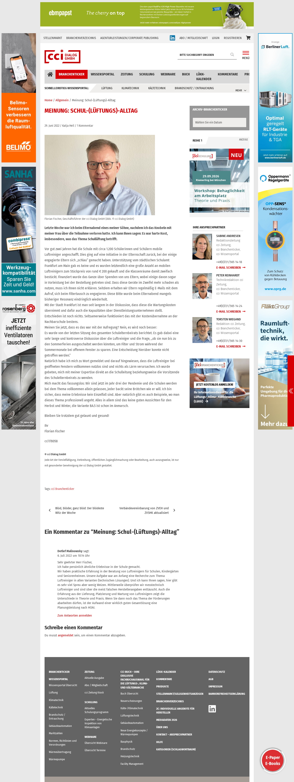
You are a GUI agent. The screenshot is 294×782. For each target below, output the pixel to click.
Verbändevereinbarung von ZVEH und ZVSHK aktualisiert (144, 510)
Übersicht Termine (95, 750)
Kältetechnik (157, 88)
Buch (186, 74)
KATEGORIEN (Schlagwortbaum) (176, 749)
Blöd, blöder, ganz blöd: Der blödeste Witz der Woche (79, 510)
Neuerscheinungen (131, 701)
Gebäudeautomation (60, 725)
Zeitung (127, 74)
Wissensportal (102, 74)
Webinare (168, 74)
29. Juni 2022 (52, 126)
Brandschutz (128, 749)
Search (232, 54)
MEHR (238, 90)
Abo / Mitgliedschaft (96, 685)
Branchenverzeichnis (81, 38)
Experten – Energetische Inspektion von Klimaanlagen (98, 723)
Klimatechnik (130, 88)
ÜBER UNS (162, 727)
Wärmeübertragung (60, 752)
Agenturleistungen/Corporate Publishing (129, 38)
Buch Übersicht (129, 693)
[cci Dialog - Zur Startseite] (62, 56)
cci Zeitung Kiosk (94, 692)
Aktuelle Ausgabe (94, 677)
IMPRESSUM (215, 686)
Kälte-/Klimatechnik (132, 708)
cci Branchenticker (62, 489)
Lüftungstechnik (130, 715)
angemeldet (65, 635)
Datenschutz (217, 671)
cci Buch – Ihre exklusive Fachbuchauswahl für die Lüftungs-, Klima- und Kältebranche (135, 679)
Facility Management (132, 763)
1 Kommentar (85, 126)
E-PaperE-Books (272, 760)
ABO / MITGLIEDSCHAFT (193, 38)
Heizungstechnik (130, 756)
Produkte (162, 686)
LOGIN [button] (216, 38)
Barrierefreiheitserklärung (227, 693)
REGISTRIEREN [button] (233, 38)
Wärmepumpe (57, 759)
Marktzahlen (56, 733)
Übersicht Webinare (96, 743)
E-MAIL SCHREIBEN (228, 267)
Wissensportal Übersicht (63, 685)
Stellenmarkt (52, 38)
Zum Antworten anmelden (74, 615)
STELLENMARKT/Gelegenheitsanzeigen (179, 693)
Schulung (146, 74)
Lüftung (106, 88)
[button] (248, 38)
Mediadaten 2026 (166, 719)
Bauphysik (126, 741)
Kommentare (228, 74)
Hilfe (159, 742)
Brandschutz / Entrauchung (194, 88)
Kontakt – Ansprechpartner (174, 734)
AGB (211, 679)
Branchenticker (71, 74)
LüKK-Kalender (203, 76)
